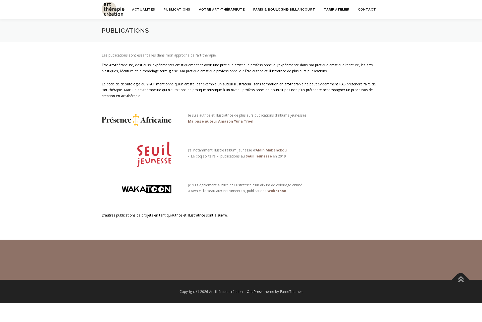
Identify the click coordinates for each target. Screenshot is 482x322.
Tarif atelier (336, 9)
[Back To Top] (461, 280)
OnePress (255, 291)
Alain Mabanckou (271, 150)
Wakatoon (276, 190)
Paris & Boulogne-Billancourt (284, 9)
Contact (367, 9)
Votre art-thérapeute (222, 9)
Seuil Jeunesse (259, 156)
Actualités (143, 9)
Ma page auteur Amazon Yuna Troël (220, 121)
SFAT (150, 84)
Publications (177, 9)
